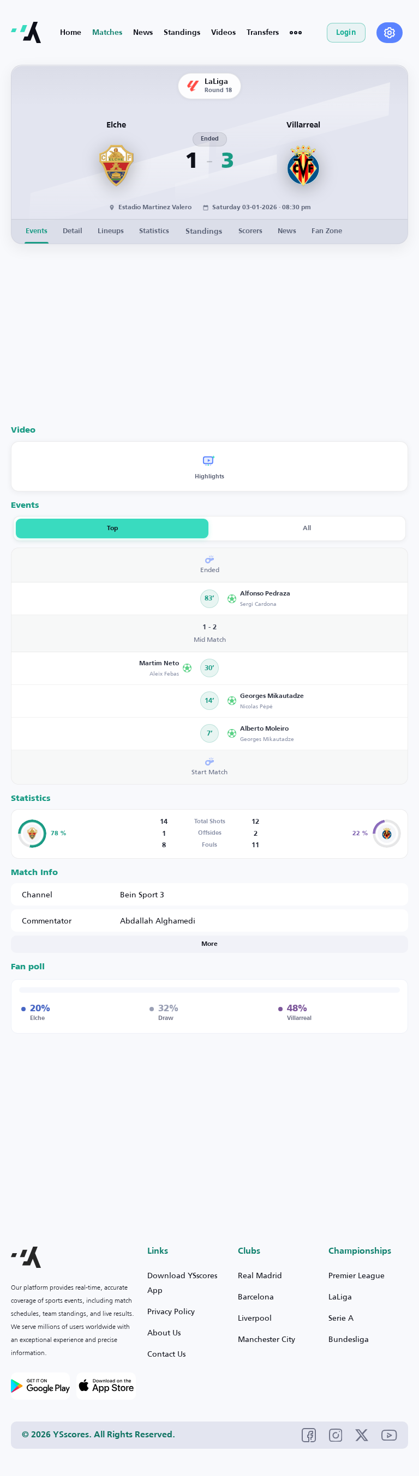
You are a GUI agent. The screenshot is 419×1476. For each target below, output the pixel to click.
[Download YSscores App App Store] (105, 1386)
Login (346, 32)
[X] (361, 1435)
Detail (72, 231)
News (143, 33)
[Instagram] (336, 1435)
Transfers (263, 33)
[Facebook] (309, 1435)
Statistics (154, 231)
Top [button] (112, 528)
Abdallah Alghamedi (157, 920)
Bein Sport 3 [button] (142, 894)
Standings (182, 33)
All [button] (307, 528)
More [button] (209, 944)
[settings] (389, 32)
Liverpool (255, 1317)
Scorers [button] (250, 231)
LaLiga (340, 1296)
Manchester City (266, 1339)
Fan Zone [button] (327, 231)
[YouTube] (389, 1435)
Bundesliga (348, 1339)
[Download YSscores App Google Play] (40, 1386)
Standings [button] (203, 231)
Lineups (111, 231)
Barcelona (256, 1296)
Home (70, 33)
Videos (223, 33)
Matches (107, 33)
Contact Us (166, 1353)
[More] (296, 33)
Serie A (341, 1317)
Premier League (356, 1275)
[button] (314, 598)
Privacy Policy (171, 1311)
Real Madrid (260, 1275)
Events (36, 231)
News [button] (287, 231)
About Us (164, 1332)
